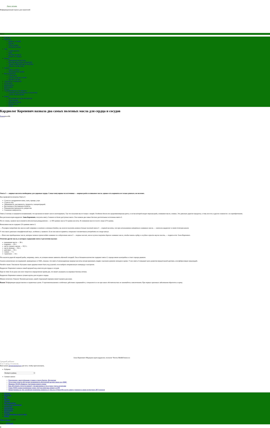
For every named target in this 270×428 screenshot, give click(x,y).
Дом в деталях (12, 6)
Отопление (8, 83)
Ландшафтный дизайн (16, 72)
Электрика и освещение (13, 81)
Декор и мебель (14, 70)
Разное (6, 96)
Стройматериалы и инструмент (15, 91)
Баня (10, 53)
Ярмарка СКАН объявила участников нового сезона (27, 384)
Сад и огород (13, 100)
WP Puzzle (9, 423)
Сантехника (12, 75)
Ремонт (6, 58)
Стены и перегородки (16, 94)
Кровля (6, 89)
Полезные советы (14, 102)
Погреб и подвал (14, 79)
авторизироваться (15, 366)
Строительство (13, 51)
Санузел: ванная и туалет (17, 77)
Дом (5, 49)
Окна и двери (13, 45)
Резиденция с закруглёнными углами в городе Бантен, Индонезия (32, 380)
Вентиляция (8, 87)
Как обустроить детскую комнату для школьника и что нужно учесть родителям (37, 386)
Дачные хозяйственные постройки (20, 64)
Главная (7, 37)
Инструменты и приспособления (20, 98)
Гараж (10, 106)
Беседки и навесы (14, 54)
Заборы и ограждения (16, 66)
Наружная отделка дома (17, 60)
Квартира (7, 39)
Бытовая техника (14, 47)
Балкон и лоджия (14, 41)
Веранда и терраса (15, 56)
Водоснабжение (10, 73)
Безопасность (13, 104)
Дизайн (7, 68)
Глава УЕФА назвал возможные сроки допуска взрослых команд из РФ (34, 388)
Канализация (9, 85)
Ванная (11, 43)
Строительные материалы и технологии (22, 92)
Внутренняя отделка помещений (20, 62)
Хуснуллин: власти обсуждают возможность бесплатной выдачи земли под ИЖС (37, 382)
